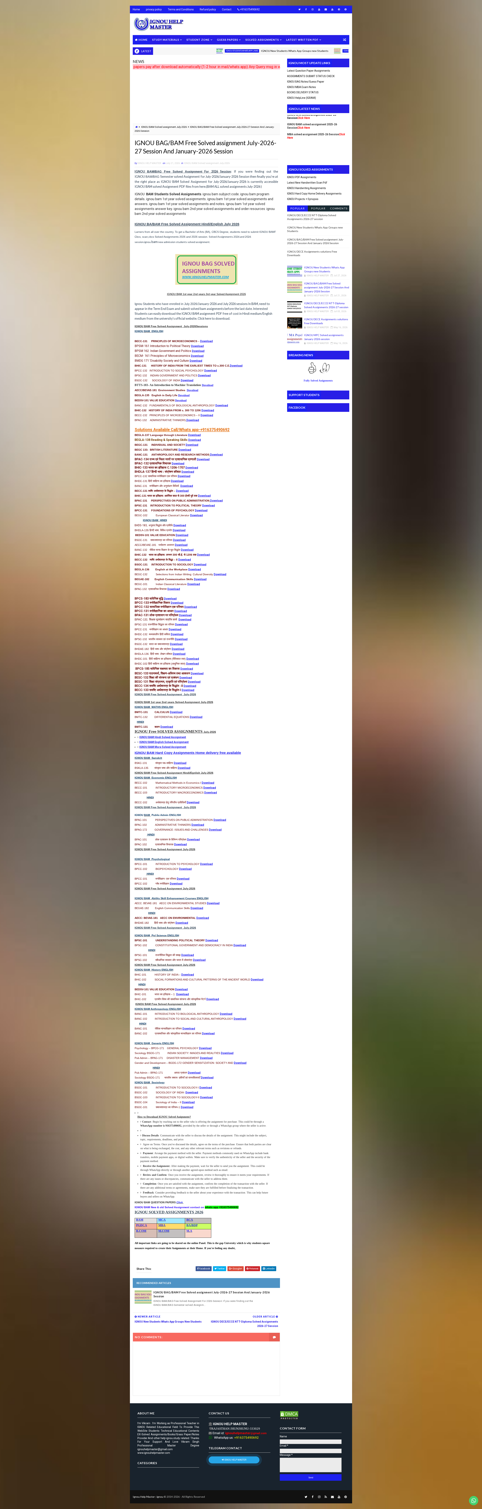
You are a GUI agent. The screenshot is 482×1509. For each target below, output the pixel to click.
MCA (162, 1219)
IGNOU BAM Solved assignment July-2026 (313, 51)
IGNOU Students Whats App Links (192, 51)
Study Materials (165, 39)
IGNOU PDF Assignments (301, 177)
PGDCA (141, 1225)
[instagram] (312, 9)
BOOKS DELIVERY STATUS (303, 92)
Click (180, 1202)
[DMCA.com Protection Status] (289, 1415)
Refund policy (208, 9)
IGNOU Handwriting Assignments (306, 188)
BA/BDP (192, 1225)
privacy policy (154, 9)
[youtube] (319, 9)
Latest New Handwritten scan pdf (307, 182)
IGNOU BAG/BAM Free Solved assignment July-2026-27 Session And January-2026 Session (211, 1294)
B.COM (141, 1230)
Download (206, 341)
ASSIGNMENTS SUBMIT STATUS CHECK (311, 76)
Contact (226, 9)
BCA (189, 1219)
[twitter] (299, 9)
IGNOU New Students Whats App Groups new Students (244, 50)
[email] (326, 9)
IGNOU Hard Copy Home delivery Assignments (314, 193)
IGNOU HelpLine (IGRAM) (301, 97)
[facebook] (306, 9)
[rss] (326, 1497)
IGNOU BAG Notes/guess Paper (305, 81)
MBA (161, 1225)
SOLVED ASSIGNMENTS (262, 39)
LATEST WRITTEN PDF (302, 39)
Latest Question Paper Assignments (308, 70)
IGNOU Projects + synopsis (302, 199)
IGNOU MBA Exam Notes (301, 87)
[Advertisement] (206, 96)
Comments (339, 208)
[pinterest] (339, 9)
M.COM (163, 1230)
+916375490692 (249, 9)
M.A (189, 1230)
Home (136, 9)
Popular (318, 208)
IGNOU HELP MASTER (235, 1459)
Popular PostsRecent (297, 209)
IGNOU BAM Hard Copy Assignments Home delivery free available (188, 753)
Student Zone (198, 39)
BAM (139, 1219)
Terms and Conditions (181, 9)
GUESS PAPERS (227, 39)
